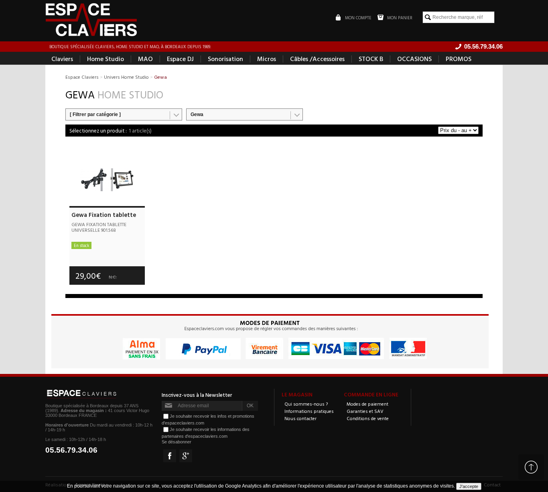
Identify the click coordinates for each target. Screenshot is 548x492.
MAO (145, 58)
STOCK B (371, 58)
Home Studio (105, 58)
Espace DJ (180, 58)
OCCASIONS (414, 58)
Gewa (197, 114)
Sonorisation (225, 58)
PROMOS (458, 58)
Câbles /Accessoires (317, 58)
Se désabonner (176, 441)
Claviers (62, 58)
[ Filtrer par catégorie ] (95, 114)
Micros (266, 58)
